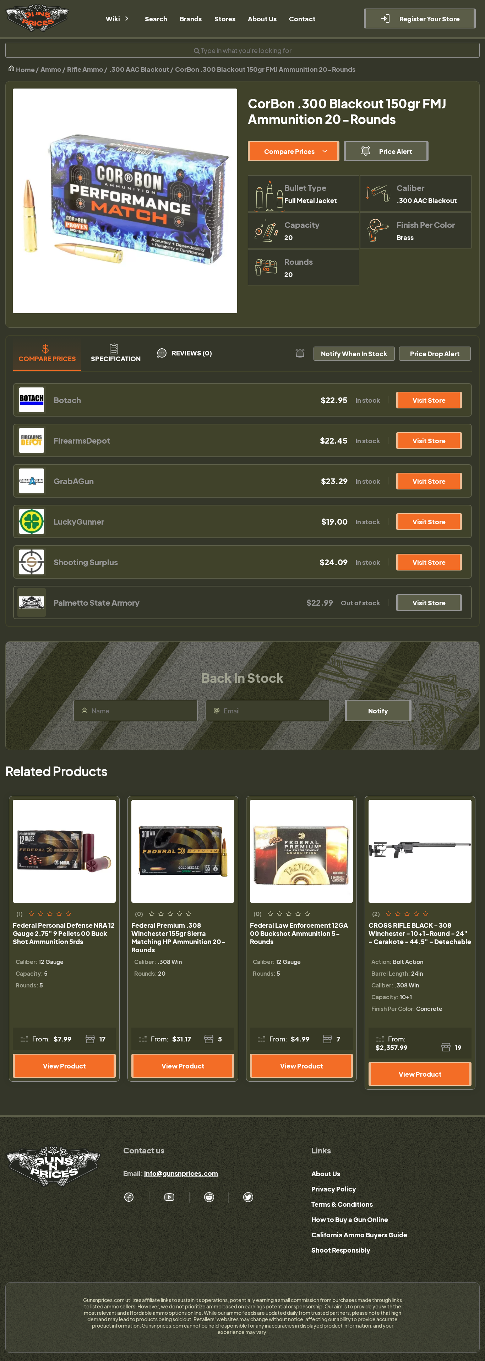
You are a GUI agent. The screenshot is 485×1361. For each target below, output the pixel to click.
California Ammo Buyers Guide (359, 1235)
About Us (325, 1173)
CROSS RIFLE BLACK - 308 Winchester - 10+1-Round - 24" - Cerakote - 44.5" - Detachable (420, 933)
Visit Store (429, 400)
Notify (378, 711)
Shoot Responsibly (340, 1250)
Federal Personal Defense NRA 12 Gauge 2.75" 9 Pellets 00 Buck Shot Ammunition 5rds (64, 933)
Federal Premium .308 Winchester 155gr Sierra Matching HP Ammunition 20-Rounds (178, 937)
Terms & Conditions (342, 1204)
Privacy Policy (333, 1189)
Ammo (50, 69)
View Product (64, 1066)
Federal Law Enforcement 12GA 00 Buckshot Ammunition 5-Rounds (299, 933)
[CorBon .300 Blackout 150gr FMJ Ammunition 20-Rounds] (125, 201)
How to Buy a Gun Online (349, 1219)
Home (25, 69)
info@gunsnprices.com (181, 1173)
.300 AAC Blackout (139, 69)
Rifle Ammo (85, 69)
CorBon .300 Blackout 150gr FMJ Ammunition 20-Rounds (265, 69)
